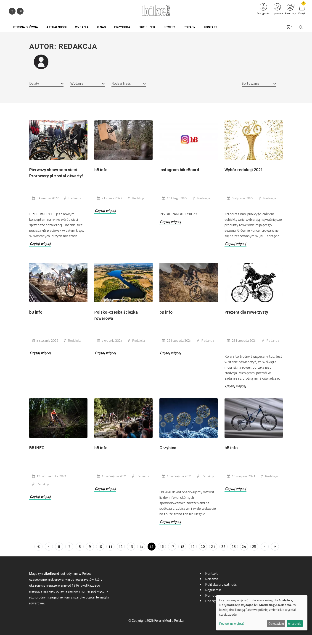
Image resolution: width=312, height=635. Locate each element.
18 (182, 546)
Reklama (211, 579)
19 (192, 546)
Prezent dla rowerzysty (246, 312)
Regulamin (213, 590)
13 (131, 546)
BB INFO (37, 447)
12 (121, 546)
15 (151, 546)
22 (223, 546)
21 (213, 546)
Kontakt (211, 573)
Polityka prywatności (221, 584)
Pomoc (210, 595)
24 (244, 546)
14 (141, 546)
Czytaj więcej (40, 243)
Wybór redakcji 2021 (244, 169)
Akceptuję (294, 623)
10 (100, 546)
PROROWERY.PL (42, 214)
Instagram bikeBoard (179, 169)
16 (162, 546)
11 (110, 546)
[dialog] (261, 612)
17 (172, 546)
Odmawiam (276, 623)
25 (254, 546)
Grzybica (167, 447)
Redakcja (75, 198)
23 (234, 546)
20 (203, 546)
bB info (101, 169)
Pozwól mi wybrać (231, 623)
